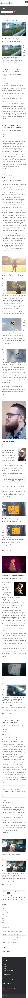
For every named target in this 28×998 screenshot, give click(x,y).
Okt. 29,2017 (6, 278)
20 (5, 895)
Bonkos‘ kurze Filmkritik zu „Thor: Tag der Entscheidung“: (13, 126)
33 (16, 897)
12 (8, 893)
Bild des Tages (9, 550)
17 (21, 893)
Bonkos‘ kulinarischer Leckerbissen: (11, 939)
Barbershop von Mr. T (7, 450)
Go (14, 12)
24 (16, 895)
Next (22, 899)
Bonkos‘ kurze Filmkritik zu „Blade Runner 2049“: (12, 721)
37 (3, 899)
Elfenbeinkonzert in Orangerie (13, 575)
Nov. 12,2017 (6, 130)
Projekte (5, 966)
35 (21, 897)
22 (11, 895)
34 (19, 897)
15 (16, 893)
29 (5, 897)
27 (24, 895)
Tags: (4, 550)
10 (3, 893)
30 (8, 897)
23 (13, 895)
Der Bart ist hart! (8, 442)
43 (19, 899)
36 (24, 897)
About (5, 968)
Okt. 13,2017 (6, 682)
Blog (4, 908)
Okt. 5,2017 (6, 795)
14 (13, 893)
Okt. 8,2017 (6, 725)
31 (11, 897)
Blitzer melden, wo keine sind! (9, 245)
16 (19, 893)
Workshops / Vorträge (8, 970)
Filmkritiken (5, 916)
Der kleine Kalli (9, 713)
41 (13, 899)
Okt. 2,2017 (6, 858)
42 (16, 899)
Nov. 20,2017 (6, 41)
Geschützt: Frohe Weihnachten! (10, 942)
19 (3, 895)
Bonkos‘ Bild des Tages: (11, 38)
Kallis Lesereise (8, 679)
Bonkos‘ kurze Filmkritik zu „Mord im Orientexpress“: (12, 70)
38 (5, 899)
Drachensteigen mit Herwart (13, 275)
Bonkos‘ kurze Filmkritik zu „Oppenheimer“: (12, 931)
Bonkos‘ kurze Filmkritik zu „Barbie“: (11, 934)
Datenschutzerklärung (8, 979)
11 (5, 893)
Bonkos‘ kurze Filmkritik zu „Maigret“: (11, 937)
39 (8, 899)
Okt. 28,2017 (6, 445)
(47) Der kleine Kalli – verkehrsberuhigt (10, 176)
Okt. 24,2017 (6, 578)
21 (8, 895)
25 (19, 895)
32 (13, 897)
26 (21, 895)
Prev (4, 891)
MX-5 (4, 920)
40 (11, 899)
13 (11, 893)
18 (24, 893)
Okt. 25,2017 (6, 521)
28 (3, 897)
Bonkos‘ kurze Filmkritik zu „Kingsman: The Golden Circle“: (14, 791)
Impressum (5, 990)
